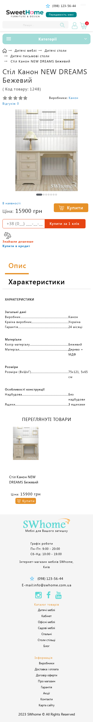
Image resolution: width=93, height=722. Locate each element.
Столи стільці (46, 640)
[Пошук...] (63, 24)
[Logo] (24, 13)
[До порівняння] (7, 235)
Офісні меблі (46, 622)
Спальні (46, 634)
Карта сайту (47, 705)
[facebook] (48, 596)
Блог (46, 646)
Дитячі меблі (46, 610)
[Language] (83, 5)
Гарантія (46, 687)
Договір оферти (46, 675)
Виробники (46, 663)
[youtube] (58, 596)
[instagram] (38, 596)
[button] (39, 195)
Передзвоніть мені (61, 14)
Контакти (46, 699)
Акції (46, 693)
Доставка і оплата (47, 669)
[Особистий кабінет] (74, 25)
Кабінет (46, 616)
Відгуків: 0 (10, 103)
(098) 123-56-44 (64, 6)
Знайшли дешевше (18, 241)
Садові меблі (46, 628)
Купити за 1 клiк (64, 223)
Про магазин (46, 681)
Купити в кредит (16, 246)
